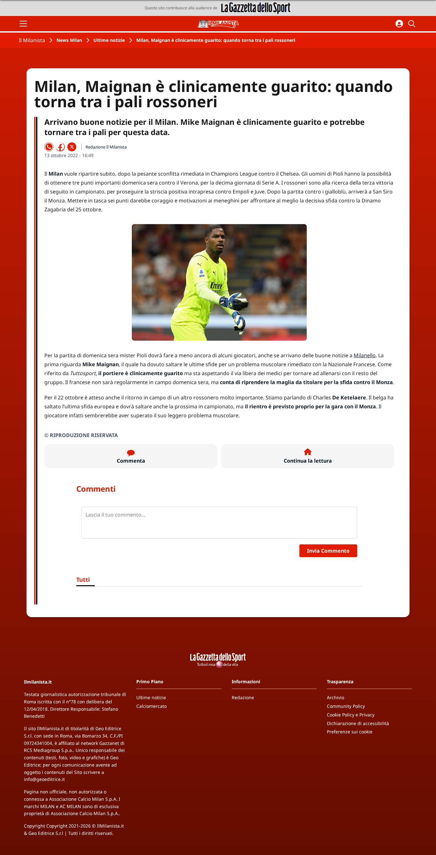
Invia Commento (328, 550)
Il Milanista (32, 40)
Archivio (335, 697)
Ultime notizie (109, 40)
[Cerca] (412, 23)
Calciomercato (151, 706)
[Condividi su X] (71, 146)
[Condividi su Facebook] (60, 146)
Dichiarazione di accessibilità (358, 723)
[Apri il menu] (23, 23)
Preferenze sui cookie (349, 732)
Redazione (243, 697)
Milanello (365, 355)
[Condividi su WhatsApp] (48, 146)
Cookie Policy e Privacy (350, 715)
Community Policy (346, 706)
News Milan (69, 40)
